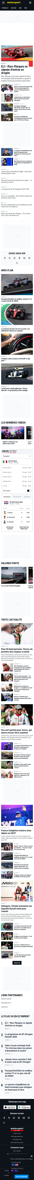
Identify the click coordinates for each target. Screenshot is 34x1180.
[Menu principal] (3, 2)
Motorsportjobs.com (17, 1136)
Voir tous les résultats (24, 527)
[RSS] (17, 263)
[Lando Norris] (4, 512)
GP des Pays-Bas (16, 502)
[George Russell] (4, 521)
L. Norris (10, 512)
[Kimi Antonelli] (4, 517)
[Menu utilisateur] (30, 3)
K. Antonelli (11, 517)
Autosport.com (17, 1139)
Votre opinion (17, 1151)
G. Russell (10, 522)
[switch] (29, 491)
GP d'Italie (12, 461)
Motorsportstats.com (17, 1142)
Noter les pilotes (9, 527)
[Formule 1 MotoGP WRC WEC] (17, 456)
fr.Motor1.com (17, 1133)
